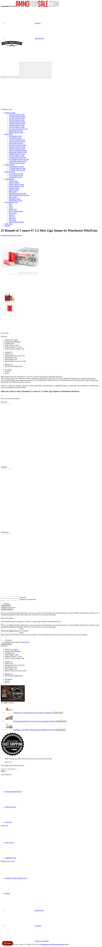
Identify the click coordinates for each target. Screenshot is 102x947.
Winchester (17, 342)
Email (21, 633)
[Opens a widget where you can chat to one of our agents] (7, 943)
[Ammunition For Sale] (37, 6)
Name (21, 629)
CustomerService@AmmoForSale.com (52, 944)
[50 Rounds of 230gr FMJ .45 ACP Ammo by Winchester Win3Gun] (9, 721)
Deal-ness (4, 402)
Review (7, 603)
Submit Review (6, 605)
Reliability (4, 467)
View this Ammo (58, 713)
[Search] (35, 70)
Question (9, 640)
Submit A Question (7, 609)
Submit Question (6, 644)
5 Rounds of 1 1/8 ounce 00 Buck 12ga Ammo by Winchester (32, 713)
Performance (5, 532)
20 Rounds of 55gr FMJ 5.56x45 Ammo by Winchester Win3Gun (33, 730)
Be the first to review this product (11, 235)
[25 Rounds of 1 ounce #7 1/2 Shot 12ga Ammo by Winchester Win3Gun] (20, 275)
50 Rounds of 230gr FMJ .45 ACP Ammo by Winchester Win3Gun (34, 721)
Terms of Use (25, 642)
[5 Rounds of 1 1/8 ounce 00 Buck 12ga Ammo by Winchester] (9, 713)
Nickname (23, 597)
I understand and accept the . (16, 642)
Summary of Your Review (28, 599)
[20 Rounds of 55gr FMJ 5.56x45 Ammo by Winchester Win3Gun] (9, 730)
